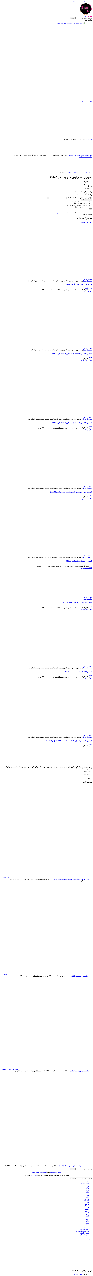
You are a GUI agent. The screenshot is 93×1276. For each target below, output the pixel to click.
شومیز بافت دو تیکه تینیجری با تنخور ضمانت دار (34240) (72, 353)
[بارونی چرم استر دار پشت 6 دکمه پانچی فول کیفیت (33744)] (54, 1069)
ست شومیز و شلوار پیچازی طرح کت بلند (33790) (74, 1165)
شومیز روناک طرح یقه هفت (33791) (79, 561)
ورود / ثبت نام (84, 1234)
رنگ (91, 195)
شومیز (87, 139)
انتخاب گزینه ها (78, 1274)
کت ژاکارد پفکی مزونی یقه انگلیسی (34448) (79, 172)
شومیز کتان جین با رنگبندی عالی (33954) (77, 671)
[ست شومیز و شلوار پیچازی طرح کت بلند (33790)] (46, 1164)
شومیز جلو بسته (59, 212)
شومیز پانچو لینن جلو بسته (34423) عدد (78, 197)
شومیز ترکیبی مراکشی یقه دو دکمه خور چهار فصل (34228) (71, 492)
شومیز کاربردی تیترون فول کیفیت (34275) (77, 602)
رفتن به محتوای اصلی (76, 1)
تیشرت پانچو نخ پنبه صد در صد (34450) (80, 155)
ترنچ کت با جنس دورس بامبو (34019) (79, 284)
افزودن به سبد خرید (87, 199)
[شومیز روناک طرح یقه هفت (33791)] (48, 974)
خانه (90, 139)
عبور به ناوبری (87, 1)
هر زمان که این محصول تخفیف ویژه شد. (78, 205)
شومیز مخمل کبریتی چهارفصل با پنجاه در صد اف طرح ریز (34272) (68, 741)
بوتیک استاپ (34, 1175)
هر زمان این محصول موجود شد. (80, 203)
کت (86, 288)
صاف (87, 195)
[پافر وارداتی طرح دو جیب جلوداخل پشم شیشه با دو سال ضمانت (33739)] (49, 877)
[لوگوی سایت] (86, 14)
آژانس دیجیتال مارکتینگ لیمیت (39, 1172)
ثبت (91, 209)
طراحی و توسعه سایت (55, 1172)
